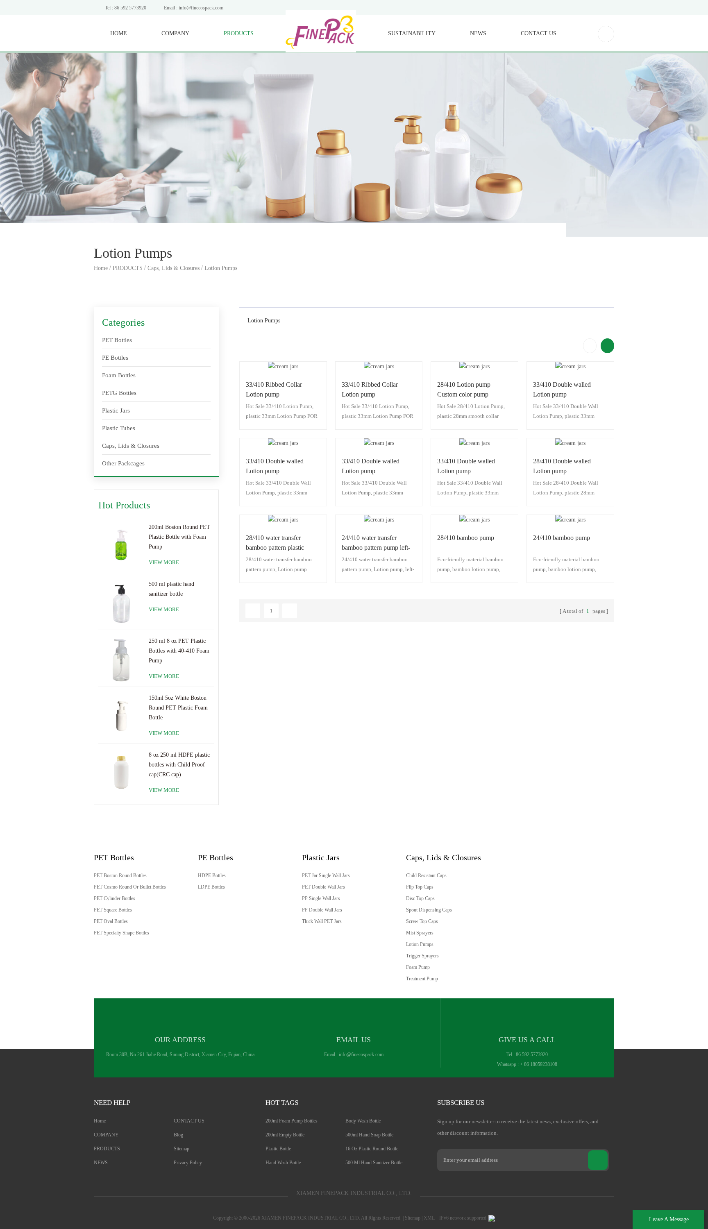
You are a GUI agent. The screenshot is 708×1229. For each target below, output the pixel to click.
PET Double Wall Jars (323, 887)
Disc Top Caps (420, 898)
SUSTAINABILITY (412, 33)
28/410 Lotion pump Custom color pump (463, 389)
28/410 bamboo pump (465, 537)
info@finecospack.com (361, 1054)
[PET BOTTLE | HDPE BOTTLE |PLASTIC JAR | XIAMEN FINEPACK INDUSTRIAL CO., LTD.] (321, 26)
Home (118, 33)
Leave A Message (669, 1219)
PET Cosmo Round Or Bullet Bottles (130, 887)
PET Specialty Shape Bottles (121, 933)
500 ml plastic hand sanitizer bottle (171, 589)
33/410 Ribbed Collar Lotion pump (274, 389)
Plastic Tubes (118, 428)
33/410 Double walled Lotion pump (562, 389)
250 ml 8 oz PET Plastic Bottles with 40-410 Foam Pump (179, 651)
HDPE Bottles (212, 875)
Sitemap (181, 1149)
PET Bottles (117, 340)
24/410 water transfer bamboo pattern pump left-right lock (376, 543)
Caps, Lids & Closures (174, 268)
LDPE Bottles (211, 887)
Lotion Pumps (220, 268)
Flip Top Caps (419, 887)
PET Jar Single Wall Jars (326, 875)
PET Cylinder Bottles (114, 898)
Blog (178, 1135)
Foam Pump (418, 967)
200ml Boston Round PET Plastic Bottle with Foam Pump (179, 537)
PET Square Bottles (113, 910)
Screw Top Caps (422, 921)
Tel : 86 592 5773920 (125, 8)
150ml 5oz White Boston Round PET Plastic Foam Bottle (178, 708)
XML (429, 1218)
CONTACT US (538, 33)
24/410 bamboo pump (561, 537)
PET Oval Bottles (111, 921)
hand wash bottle (283, 1163)
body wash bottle (363, 1121)
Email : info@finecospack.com (193, 8)
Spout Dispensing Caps (429, 910)
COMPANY (175, 33)
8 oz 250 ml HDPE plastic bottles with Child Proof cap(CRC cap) (179, 765)
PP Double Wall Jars (322, 910)
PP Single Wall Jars (321, 898)
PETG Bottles (119, 393)
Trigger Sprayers (422, 956)
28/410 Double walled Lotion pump (562, 466)
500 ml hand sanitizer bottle (373, 1163)
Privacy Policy (188, 1163)
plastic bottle (278, 1149)
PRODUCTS (239, 33)
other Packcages (123, 463)
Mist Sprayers (419, 933)
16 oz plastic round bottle (371, 1149)
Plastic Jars (116, 410)
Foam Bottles (119, 375)
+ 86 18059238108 (538, 1064)
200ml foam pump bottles (292, 1121)
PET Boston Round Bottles (120, 875)
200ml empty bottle (285, 1135)
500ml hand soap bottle (369, 1135)
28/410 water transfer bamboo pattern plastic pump (275, 543)
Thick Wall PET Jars (322, 921)
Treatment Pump (422, 979)
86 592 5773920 (532, 1054)
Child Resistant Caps (426, 875)
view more (164, 562)
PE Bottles (115, 357)
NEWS (478, 33)
